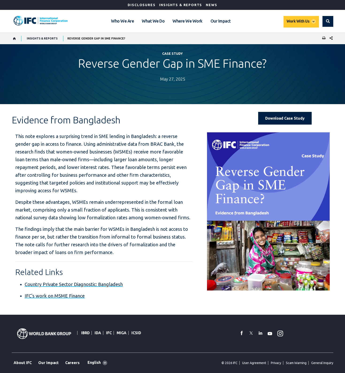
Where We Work (187, 21)
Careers (72, 363)
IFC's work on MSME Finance (55, 295)
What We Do (153, 21)
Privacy (276, 363)
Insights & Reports (180, 5)
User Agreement (254, 363)
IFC (109, 333)
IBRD (85, 333)
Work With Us (298, 21)
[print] (322, 38)
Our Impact (221, 21)
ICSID (136, 333)
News (211, 5)
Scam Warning (296, 363)
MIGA (121, 333)
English (94, 362)
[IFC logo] (40, 20)
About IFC (23, 363)
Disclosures (141, 5)
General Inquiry (322, 363)
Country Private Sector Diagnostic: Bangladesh (74, 284)
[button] (327, 21)
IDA (98, 333)
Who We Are (122, 21)
